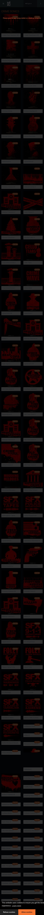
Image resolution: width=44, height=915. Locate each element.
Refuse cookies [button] (9, 912)
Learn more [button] (16, 906)
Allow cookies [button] (26, 912)
